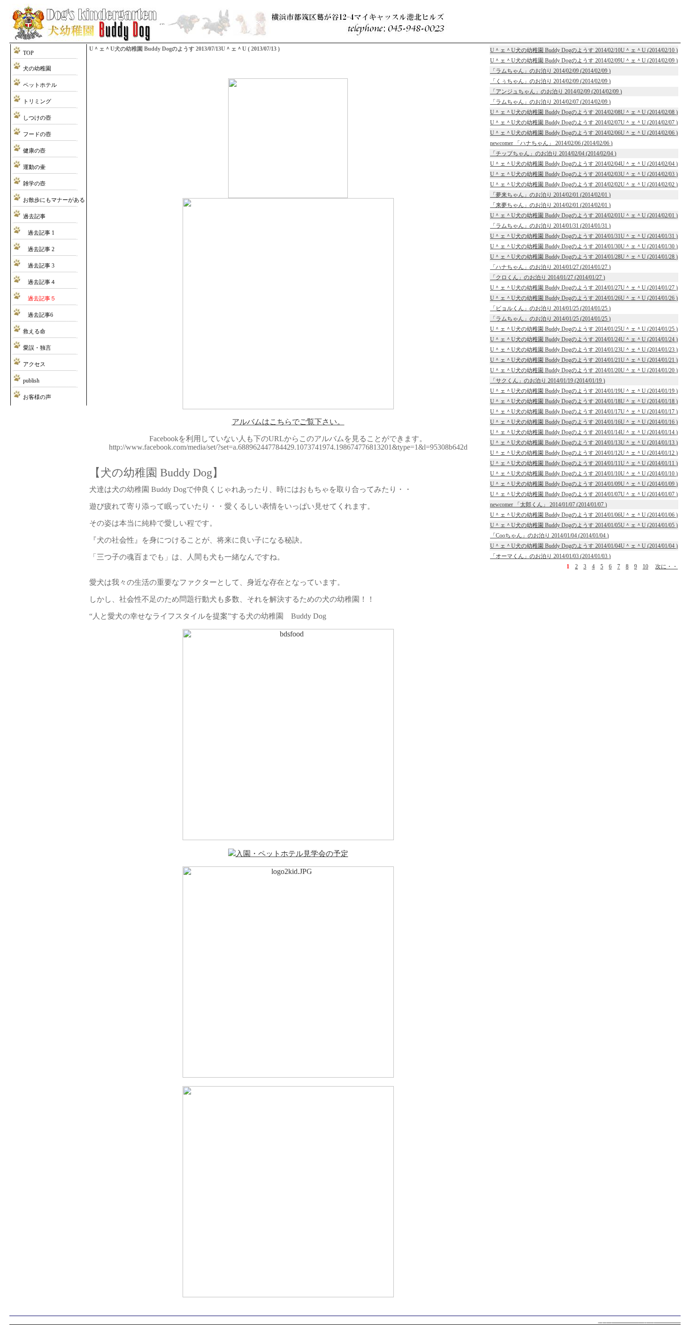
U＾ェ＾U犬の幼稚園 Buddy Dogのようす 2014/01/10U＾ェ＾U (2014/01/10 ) (584, 473)
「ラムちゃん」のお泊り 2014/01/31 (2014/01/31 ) (550, 225)
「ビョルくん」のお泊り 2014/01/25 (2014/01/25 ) (550, 308)
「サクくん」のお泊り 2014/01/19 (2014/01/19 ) (547, 380)
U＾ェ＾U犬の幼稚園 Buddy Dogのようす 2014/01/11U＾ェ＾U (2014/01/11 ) (584, 463)
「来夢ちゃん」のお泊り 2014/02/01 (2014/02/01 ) (550, 205)
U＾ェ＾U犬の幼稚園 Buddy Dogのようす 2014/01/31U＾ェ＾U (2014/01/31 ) (584, 236)
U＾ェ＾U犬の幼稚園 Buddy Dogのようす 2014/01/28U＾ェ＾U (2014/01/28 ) (584, 256)
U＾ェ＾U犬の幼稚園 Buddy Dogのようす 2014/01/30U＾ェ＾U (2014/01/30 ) (584, 246)
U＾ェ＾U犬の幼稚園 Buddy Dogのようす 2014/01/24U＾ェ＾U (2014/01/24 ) (584, 339)
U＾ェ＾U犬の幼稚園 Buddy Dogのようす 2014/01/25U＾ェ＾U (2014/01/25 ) (584, 329)
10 (645, 566)
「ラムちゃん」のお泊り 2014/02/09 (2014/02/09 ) (550, 71)
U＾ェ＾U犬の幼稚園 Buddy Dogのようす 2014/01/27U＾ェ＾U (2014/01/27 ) (584, 287)
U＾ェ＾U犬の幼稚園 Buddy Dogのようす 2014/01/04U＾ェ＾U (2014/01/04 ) (584, 546)
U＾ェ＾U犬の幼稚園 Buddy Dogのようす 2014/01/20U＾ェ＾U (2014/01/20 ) (584, 370)
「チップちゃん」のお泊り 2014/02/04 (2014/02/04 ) (553, 153)
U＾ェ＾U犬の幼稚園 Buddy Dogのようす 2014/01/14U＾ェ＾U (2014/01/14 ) (584, 432)
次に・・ (666, 566)
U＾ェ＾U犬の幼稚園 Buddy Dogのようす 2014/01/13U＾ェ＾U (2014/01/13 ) (584, 442)
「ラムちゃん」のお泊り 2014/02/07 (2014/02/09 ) (550, 102)
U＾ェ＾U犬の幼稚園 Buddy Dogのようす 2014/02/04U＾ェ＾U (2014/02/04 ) (584, 164)
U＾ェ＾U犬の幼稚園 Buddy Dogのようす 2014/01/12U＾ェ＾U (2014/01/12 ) (584, 453)
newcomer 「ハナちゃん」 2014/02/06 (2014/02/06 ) (551, 143)
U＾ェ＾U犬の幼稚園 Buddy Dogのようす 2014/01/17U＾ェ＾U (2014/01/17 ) (584, 411)
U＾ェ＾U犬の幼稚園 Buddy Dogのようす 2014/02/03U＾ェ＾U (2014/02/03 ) (584, 174)
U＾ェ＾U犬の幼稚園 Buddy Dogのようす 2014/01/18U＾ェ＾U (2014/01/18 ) (584, 401)
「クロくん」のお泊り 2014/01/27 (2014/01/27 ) (547, 277)
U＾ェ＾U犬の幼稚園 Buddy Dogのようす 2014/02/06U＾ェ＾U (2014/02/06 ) (584, 133)
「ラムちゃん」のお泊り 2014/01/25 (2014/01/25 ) (550, 318)
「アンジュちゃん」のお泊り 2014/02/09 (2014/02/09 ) (556, 91)
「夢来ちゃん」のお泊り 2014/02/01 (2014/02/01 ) (550, 194)
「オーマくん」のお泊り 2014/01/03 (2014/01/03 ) (550, 556)
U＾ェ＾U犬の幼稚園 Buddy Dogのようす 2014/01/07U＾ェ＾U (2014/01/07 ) (584, 494)
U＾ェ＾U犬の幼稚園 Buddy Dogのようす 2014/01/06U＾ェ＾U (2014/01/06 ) (584, 515)
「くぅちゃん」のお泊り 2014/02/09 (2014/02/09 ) (550, 81)
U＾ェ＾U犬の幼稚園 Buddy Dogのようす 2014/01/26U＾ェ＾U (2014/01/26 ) (584, 298)
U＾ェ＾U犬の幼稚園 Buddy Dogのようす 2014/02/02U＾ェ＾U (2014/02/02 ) (584, 184)
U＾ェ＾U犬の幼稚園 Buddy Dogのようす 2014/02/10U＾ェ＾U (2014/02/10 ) (584, 50)
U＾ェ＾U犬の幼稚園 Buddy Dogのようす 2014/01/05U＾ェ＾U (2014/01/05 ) (584, 525)
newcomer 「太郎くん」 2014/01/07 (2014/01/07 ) (548, 504)
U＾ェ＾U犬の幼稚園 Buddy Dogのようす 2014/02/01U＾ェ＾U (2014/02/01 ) (584, 215)
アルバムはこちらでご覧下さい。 (288, 422)
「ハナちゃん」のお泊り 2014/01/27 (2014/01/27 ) (550, 267)
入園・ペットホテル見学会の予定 (292, 854)
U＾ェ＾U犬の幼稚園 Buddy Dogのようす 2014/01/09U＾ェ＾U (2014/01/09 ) (584, 484)
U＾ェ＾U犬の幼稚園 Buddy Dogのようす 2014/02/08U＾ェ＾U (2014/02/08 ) (584, 112)
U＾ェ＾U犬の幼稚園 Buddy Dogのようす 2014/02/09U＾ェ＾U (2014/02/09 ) (584, 60)
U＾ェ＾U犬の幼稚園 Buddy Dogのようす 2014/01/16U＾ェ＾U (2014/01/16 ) (584, 422)
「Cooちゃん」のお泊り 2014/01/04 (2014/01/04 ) (549, 535)
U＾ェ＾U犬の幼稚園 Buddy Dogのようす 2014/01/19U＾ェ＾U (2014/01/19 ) (584, 391)
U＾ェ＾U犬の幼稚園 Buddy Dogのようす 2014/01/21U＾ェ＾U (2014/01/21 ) (584, 360)
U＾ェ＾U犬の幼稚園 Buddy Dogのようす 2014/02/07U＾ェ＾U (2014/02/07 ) (584, 122)
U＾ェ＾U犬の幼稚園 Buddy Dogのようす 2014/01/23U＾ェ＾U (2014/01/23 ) (584, 349)
